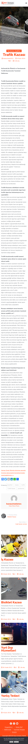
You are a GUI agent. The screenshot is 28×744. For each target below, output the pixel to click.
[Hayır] (26, 740)
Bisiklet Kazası (11, 602)
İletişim (14, 732)
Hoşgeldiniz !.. (9, 727)
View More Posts (14, 506)
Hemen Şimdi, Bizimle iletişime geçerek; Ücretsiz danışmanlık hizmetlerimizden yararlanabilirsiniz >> (13, 473)
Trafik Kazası (11, 488)
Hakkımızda (7, 730)
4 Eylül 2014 (21, 58)
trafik (23, 485)
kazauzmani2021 (8, 58)
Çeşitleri (10, 485)
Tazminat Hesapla (19, 730)
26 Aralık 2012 (7, 667)
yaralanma (21, 488)
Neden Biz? (19, 727)
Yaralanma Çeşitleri (14, 51)
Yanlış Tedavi (10, 695)
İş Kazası (7, 559)
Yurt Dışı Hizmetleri (8, 649)
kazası (17, 485)
